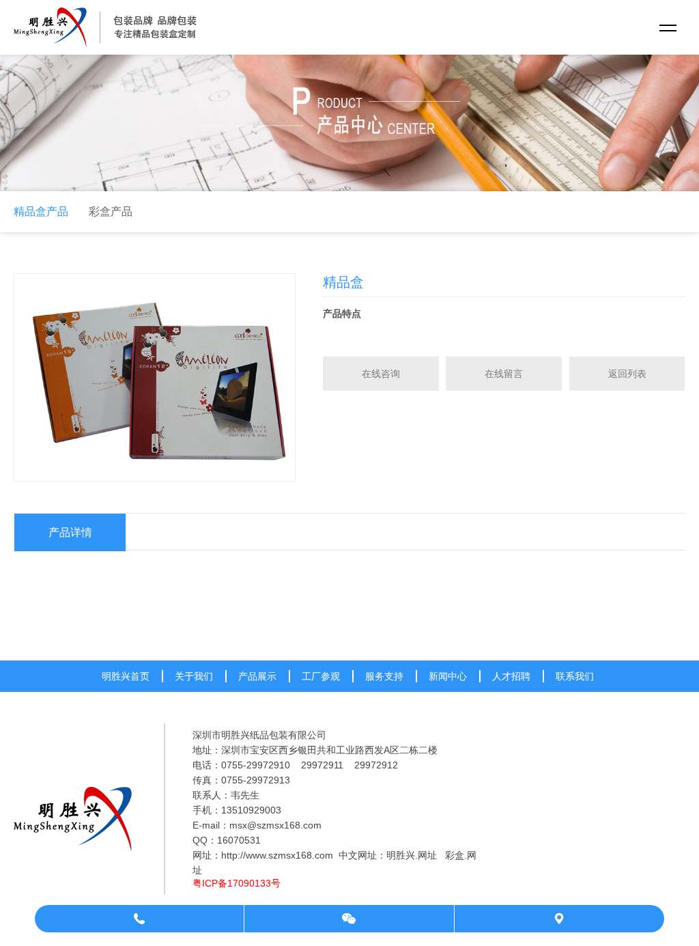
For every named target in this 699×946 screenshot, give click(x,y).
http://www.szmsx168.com (277, 855)
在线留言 (504, 373)
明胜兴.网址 (411, 855)
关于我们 (194, 676)
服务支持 (384, 676)
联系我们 (575, 676)
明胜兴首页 (125, 676)
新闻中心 (448, 676)
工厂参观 (321, 676)
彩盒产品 (110, 211)
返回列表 (627, 373)
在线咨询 (381, 373)
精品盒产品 (41, 211)
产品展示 (257, 676)
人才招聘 (511, 676)
